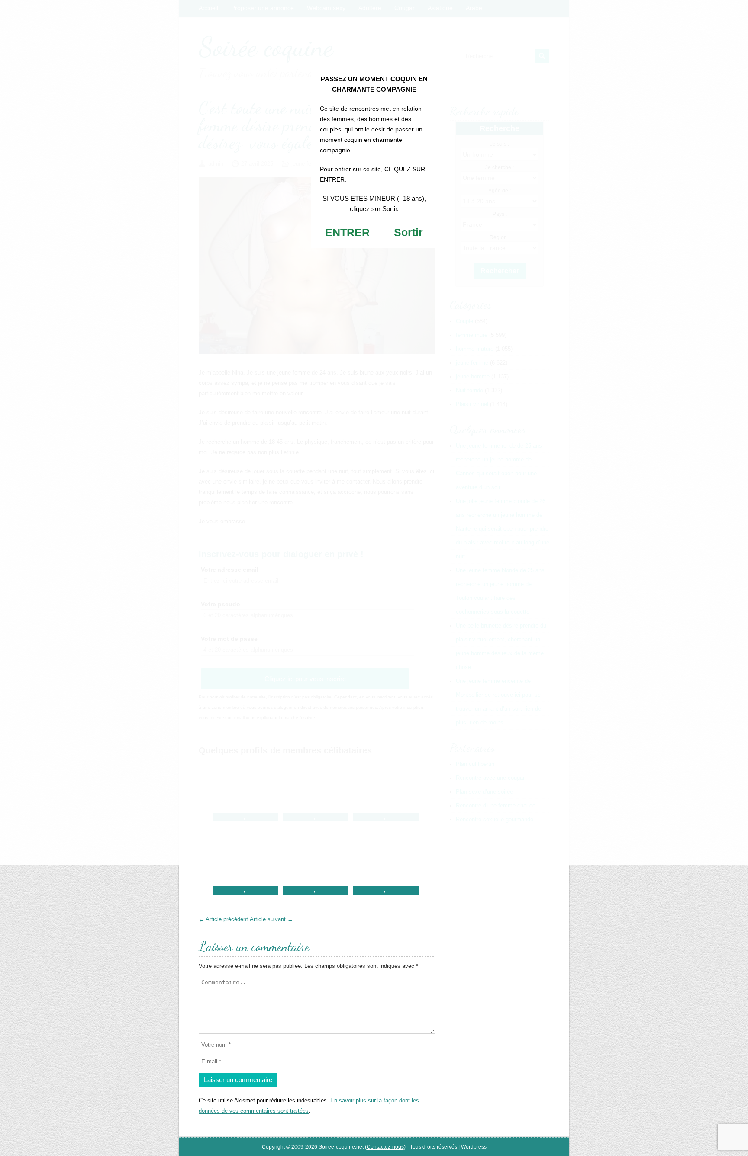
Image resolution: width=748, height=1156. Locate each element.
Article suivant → (271, 919)
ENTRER (347, 232)
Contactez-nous (385, 1147)
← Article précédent (223, 919)
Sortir (408, 232)
